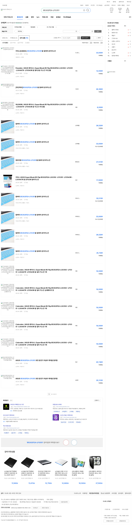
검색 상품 (24, 38)
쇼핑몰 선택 (57, 38)
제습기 (113, 35)
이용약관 (84, 493)
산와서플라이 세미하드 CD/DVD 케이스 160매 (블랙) (95, 473)
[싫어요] (66, 442)
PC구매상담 (99, 5)
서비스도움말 (125, 509)
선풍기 (113, 47)
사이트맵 (114, 493)
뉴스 (38, 17)
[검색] (88, 10)
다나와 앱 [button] (4, 5)
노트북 (113, 53)
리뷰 (52, 17)
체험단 (123, 5)
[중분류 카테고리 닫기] (22, 27)
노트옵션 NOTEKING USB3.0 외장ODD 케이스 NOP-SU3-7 (10, 473)
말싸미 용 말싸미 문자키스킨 (32, 124)
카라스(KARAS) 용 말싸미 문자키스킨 (36, 51)
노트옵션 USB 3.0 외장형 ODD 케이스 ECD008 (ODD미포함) (61, 473)
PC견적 (93, 5)
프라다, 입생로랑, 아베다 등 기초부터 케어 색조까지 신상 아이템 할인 (26, 408)
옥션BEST (6, 433)
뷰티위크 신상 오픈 (16, 411)
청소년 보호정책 (105, 493)
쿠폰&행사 (78, 422)
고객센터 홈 (107, 509)
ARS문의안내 (122, 521)
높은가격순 (20, 42)
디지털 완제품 (18, 27)
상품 (26, 17)
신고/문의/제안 (116, 509)
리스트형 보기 (92, 37)
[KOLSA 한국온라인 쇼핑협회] (4, 524)
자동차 (81, 5)
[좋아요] (74, 442)
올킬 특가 (13, 433)
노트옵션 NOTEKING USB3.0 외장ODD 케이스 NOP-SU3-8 (27, 473)
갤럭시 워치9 (115, 30)
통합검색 (20, 17)
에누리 (108, 1)
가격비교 (13, 38)
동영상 (58, 17)
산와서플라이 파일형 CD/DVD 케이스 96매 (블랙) (78, 473)
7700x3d (114, 38)
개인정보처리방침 (94, 493)
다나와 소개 (77, 493)
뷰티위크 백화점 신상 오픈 (17, 404)
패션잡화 (33, 27)
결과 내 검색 (85, 38)
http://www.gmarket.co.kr (62, 406)
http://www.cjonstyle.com (70, 417)
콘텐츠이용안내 (45, 508)
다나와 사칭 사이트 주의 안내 (12, 493)
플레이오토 (121, 1)
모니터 (113, 44)
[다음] (130, 26)
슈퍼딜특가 (64, 411)
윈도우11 (114, 50)
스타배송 (71, 411)
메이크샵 (129, 1)
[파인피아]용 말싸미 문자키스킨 (33, 87)
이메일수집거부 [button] (109, 521)
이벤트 (119, 5)
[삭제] (84, 10)
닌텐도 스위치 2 (116, 41)
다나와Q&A (67, 17)
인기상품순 (5, 42)
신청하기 (97, 400)
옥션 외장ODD (7, 426)
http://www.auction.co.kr (13, 428)
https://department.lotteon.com (22, 406)
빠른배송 (20, 31)
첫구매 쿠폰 (71, 422)
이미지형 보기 (95, 37)
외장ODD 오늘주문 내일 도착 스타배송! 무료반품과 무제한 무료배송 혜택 (20, 430)
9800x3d (114, 32)
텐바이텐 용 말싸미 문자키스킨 (33, 160)
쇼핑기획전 (106, 5)
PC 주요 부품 (50, 27)
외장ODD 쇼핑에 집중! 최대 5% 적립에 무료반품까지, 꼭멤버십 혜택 (69, 408)
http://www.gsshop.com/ (13, 417)
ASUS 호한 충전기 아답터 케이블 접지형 (37, 360)
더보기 (128, 5)
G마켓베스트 (57, 411)
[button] (111, 11)
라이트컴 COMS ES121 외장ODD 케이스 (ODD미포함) (44, 473)
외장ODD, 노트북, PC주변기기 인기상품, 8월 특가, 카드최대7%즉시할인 (20, 419)
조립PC (87, 5)
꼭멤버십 (78, 411)
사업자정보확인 (64, 502)
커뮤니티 (113, 5)
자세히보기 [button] (35, 508)
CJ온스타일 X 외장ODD (66, 415)
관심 (27, 54)
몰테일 (114, 1)
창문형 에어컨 (115, 55)
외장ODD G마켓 (57, 404)
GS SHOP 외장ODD (8, 415)
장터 (32, 17)
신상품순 (27, 42)
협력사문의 (128, 493)
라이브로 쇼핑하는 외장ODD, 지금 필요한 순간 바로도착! (73, 419)
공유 (130, 17)
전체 (5, 38)
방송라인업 (63, 422)
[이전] (128, 26)
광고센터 (120, 493)
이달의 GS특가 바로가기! (10, 421)
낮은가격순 (13, 42)
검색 (98, 31)
